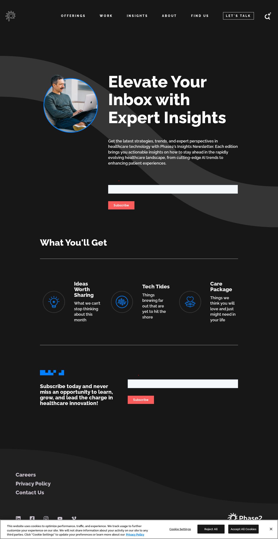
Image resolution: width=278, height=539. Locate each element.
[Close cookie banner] (271, 529)
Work (106, 16)
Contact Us (30, 492)
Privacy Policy (33, 484)
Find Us (200, 16)
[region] (139, 529)
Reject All (211, 529)
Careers (26, 475)
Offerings (73, 16)
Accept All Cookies (243, 529)
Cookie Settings (180, 529)
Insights (137, 16)
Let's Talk (238, 16)
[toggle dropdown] (73, 21)
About (169, 16)
